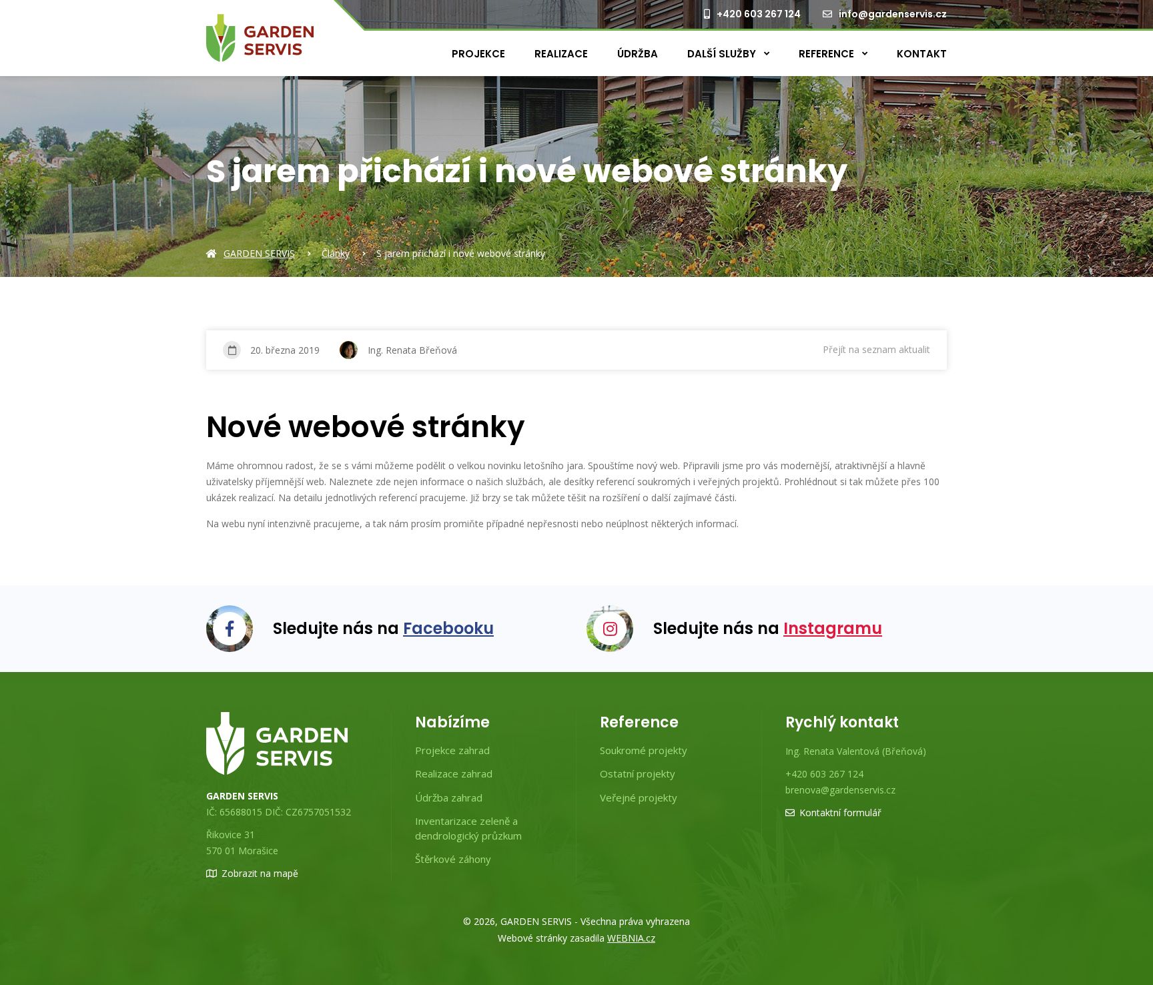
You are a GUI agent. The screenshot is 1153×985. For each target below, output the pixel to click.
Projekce (478, 54)
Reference (828, 54)
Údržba (637, 54)
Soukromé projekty (643, 750)
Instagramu (832, 628)
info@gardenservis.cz (893, 14)
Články (336, 253)
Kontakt (922, 54)
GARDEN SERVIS (259, 253)
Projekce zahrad (452, 750)
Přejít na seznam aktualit (876, 349)
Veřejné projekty (638, 797)
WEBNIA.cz (631, 938)
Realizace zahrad (453, 773)
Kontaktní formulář (840, 812)
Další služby (723, 54)
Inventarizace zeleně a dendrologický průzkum (468, 828)
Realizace (561, 54)
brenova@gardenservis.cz (840, 789)
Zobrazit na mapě (260, 873)
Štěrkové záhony (453, 859)
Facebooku (448, 628)
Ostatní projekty (637, 773)
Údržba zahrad (448, 797)
